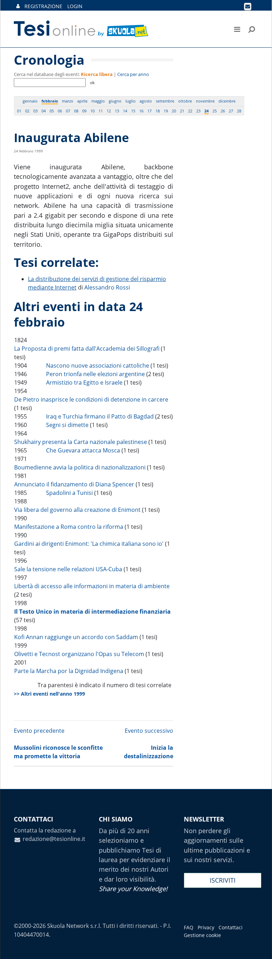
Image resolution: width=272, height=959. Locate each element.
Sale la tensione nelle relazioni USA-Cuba (68, 569)
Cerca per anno (133, 74)
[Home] (81, 29)
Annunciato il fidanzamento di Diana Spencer (74, 484)
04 (43, 110)
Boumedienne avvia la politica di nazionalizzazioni (80, 467)
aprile (82, 101)
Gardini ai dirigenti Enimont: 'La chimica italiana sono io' (89, 544)
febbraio (49, 101)
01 (19, 110)
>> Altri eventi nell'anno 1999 (49, 693)
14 (125, 110)
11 (100, 110)
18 (157, 110)
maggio (98, 101)
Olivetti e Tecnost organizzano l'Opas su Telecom (79, 654)
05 (52, 110)
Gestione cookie (202, 935)
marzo (67, 101)
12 (109, 110)
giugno (115, 101)
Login (75, 6)
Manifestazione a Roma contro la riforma (68, 527)
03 (35, 110)
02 (27, 110)
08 (76, 110)
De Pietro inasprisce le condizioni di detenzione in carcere (91, 399)
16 (141, 110)
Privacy (206, 927)
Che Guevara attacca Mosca (83, 450)
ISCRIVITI (223, 880)
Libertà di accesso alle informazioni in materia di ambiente (92, 586)
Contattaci (231, 927)
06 (60, 110)
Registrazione (43, 6)
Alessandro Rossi (107, 287)
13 (117, 110)
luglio (130, 101)
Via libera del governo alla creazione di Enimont (77, 510)
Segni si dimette (67, 425)
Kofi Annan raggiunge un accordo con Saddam (76, 637)
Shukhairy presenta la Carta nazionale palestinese (80, 442)
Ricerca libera (97, 74)
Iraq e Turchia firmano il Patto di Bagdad (100, 416)
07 (68, 110)
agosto (146, 101)
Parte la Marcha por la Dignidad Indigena (68, 671)
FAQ (188, 927)
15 (133, 110)
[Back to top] (259, 946)
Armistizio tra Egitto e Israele (84, 382)
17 (149, 110)
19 (166, 110)
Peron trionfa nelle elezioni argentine (95, 374)
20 (174, 110)
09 (84, 110)
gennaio (30, 101)
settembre (165, 101)
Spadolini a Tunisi (69, 493)
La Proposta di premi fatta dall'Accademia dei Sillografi (86, 348)
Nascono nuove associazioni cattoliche (97, 365)
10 (92, 110)
